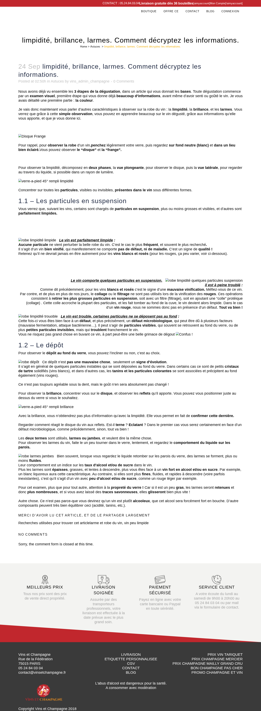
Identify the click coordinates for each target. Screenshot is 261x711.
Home (83, 46)
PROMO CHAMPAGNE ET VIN (217, 672)
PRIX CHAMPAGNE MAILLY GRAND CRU (208, 663)
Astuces (95, 46)
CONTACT (131, 668)
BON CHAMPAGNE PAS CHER (217, 668)
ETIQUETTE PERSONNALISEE (131, 659)
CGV (131, 663)
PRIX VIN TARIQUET (225, 655)
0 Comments (123, 81)
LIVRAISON (131, 655)
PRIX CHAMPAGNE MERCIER (217, 659)
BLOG (131, 672)
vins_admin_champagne (89, 81)
